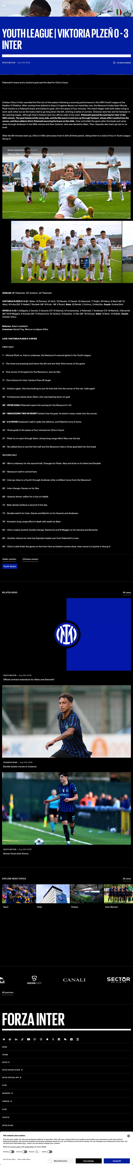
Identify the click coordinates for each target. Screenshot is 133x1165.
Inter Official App (10, 1078)
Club (4, 1085)
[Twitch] (34, 1039)
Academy (6, 1093)
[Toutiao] (77, 1039)
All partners (7, 992)
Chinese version (30, 559)
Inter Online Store (11, 1070)
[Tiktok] (22, 1039)
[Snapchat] (47, 1039)
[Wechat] (65, 1039)
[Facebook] (59, 1039)
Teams (5, 1055)
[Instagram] (41, 1039)
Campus (5, 1101)
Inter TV (6, 1062)
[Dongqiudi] (71, 1039)
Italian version (9, 559)
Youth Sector (9, 566)
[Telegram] (3, 1039)
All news (127, 592)
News (4, 1047)
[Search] (129, 5)
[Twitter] (53, 1039)
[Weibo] (9, 1039)
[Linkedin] (16, 1039)
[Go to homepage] (66, 5)
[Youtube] (28, 1039)
